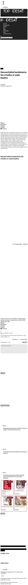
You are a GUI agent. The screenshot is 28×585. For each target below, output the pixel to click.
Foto (4, 28)
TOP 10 (5, 23)
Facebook (5, 7)
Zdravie (5, 26)
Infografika (6, 30)
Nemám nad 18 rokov (6, 583)
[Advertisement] (14, 54)
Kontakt (5, 569)
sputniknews (18, 244)
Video (4, 29)
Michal (3, 84)
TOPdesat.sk (4, 572)
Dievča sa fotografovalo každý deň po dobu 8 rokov (13, 546)
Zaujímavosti (6, 25)
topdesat (25, 244)
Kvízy (4, 32)
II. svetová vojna (7, 33)
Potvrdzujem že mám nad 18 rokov (9, 582)
